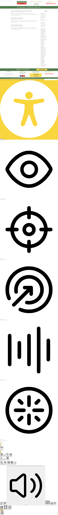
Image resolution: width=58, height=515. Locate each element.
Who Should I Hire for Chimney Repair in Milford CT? (44, 20)
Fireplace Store (36, 7)
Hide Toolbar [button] (1, 139)
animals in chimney (42, 29)
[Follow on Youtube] (22, 76)
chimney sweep (42, 46)
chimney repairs (42, 45)
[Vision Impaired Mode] (0, 200)
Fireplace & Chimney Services (22, 7)
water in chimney (42, 63)
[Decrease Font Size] (0, 445)
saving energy (42, 58)
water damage (42, 62)
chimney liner (42, 42)
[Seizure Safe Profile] (0, 260)
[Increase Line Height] (0, 450)
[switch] (0, 260)
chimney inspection (42, 40)
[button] (44, 79)
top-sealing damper (43, 60)
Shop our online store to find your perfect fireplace (21, 11)
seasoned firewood (42, 59)
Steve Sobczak (13, 26)
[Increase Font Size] (0, 443)
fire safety (45, 55)
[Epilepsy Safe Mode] (0, 441)
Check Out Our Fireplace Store (17, 18)
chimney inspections (43, 41)
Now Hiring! (22, 3)
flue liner (41, 56)
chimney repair (42, 44)
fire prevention (42, 55)
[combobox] (22, 79)
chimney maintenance (43, 43)
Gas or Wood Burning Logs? (16, 25)
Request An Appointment (22, 1)
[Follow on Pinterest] (24, 76)
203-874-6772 (51, 4)
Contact (39, 7)
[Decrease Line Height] (0, 452)
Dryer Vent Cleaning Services (30, 7)
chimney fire (42, 39)
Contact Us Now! (42, 69)
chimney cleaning (42, 38)
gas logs (44, 56)
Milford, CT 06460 (35, 72)
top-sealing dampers (43, 61)
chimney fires (45, 39)
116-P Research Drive (36, 71)
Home (18, 7)
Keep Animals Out (42, 57)
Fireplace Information (20, 26)
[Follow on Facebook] (20, 76)
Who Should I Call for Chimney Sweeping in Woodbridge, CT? (43, 23)
